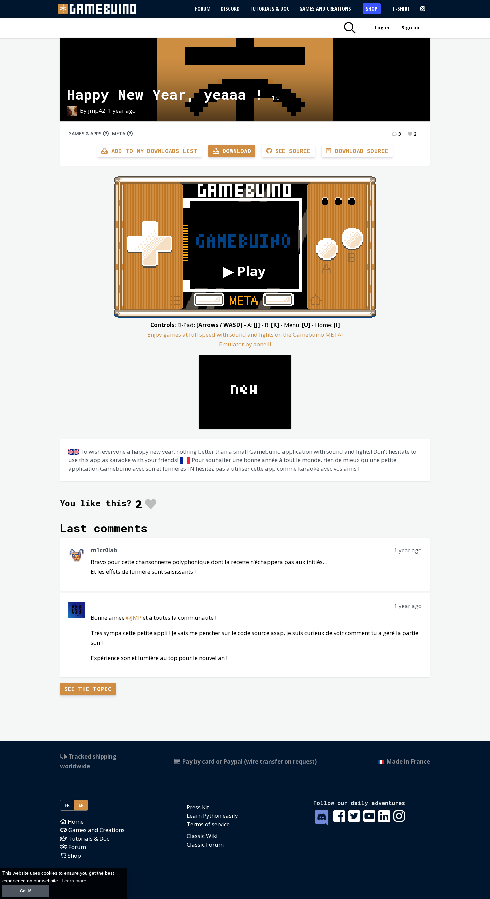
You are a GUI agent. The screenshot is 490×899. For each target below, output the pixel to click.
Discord (230, 8)
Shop (371, 8)
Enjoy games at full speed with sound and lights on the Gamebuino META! (245, 334)
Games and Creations (325, 8)
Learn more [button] (74, 880)
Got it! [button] (25, 891)
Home (75, 821)
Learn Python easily (212, 815)
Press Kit (198, 807)
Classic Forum (205, 844)
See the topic (88, 689)
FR (67, 805)
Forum (203, 8)
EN (81, 805)
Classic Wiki (202, 836)
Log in (382, 27)
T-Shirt (401, 8)
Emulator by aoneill (245, 344)
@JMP (133, 617)
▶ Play (244, 271)
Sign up (410, 27)
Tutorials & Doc (269, 8)
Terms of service (208, 824)
